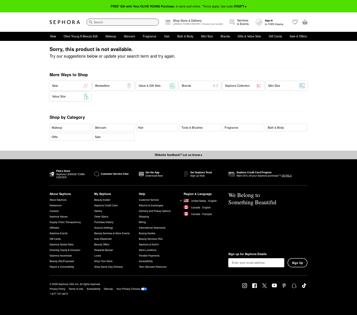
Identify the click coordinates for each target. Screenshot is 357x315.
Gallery (98, 211)
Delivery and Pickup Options (155, 211)
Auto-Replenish (103, 238)
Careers (54, 211)
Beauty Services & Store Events (112, 233)
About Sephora (58, 199)
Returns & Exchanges (151, 205)
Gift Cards (275, 36)
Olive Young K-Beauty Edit (81, 36)
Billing (142, 222)
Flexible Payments (149, 255)
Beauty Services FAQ (150, 238)
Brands (225, 36)
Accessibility (146, 261)
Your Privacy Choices (128, 288)
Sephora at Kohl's (149, 244)
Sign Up (297, 263)
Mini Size (207, 36)
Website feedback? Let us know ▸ (178, 155)
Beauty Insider (102, 199)
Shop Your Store (103, 261)
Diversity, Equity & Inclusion (65, 250)
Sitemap (108, 288)
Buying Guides (147, 233)
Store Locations (147, 250)
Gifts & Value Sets (249, 36)
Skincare (129, 36)
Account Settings (103, 227)
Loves (97, 255)
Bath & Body (185, 36)
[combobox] (123, 22)
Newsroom (56, 205)
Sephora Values (59, 216)
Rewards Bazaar (103, 250)
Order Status (101, 216)
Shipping (144, 216)
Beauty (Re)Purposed (62, 261)
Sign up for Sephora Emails (247, 254)
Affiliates (54, 227)
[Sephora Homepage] (64, 22)
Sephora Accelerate (61, 255)
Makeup (111, 36)
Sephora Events (59, 233)
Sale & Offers (298, 36)
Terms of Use (76, 288)
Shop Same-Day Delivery (108, 266)
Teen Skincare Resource (153, 266)
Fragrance (149, 36)
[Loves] (295, 22)
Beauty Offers (101, 244)
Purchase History (103, 222)
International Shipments (152, 227)
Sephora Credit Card (106, 205)
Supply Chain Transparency (65, 222)
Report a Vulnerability (62, 266)
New (53, 36)
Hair (167, 36)
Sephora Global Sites (62, 244)
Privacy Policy (57, 288)
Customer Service (149, 199)
